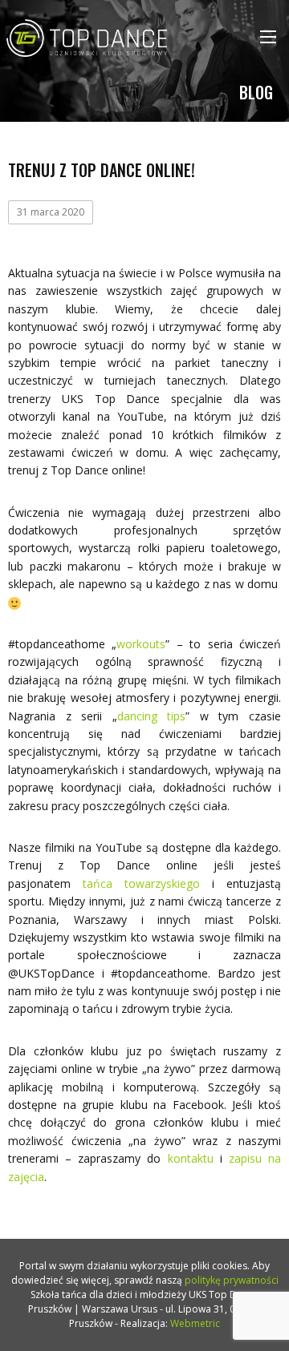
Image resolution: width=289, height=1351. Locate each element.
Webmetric (195, 1323)
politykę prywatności (232, 1280)
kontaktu (191, 1158)
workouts (140, 643)
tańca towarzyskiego (141, 883)
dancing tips (151, 716)
